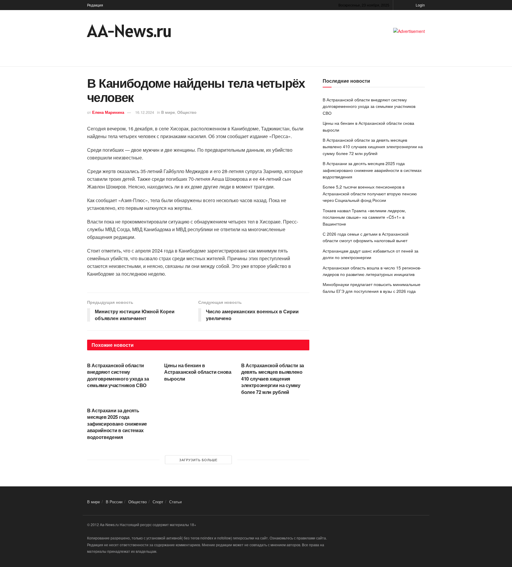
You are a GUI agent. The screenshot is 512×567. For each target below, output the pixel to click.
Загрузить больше (198, 459)
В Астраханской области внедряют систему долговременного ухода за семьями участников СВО (118, 375)
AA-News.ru (129, 31)
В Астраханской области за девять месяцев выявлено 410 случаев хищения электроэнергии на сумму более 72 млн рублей (272, 378)
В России (114, 501)
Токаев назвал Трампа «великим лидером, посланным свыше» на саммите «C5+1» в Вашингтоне (364, 217)
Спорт (158, 501)
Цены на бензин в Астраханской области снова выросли (197, 372)
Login (420, 4)
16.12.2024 (144, 112)
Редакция (95, 4)
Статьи (175, 501)
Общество (186, 112)
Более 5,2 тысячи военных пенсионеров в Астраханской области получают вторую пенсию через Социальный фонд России (370, 193)
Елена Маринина (108, 112)
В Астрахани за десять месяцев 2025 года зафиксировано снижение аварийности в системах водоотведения (117, 423)
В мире (168, 112)
